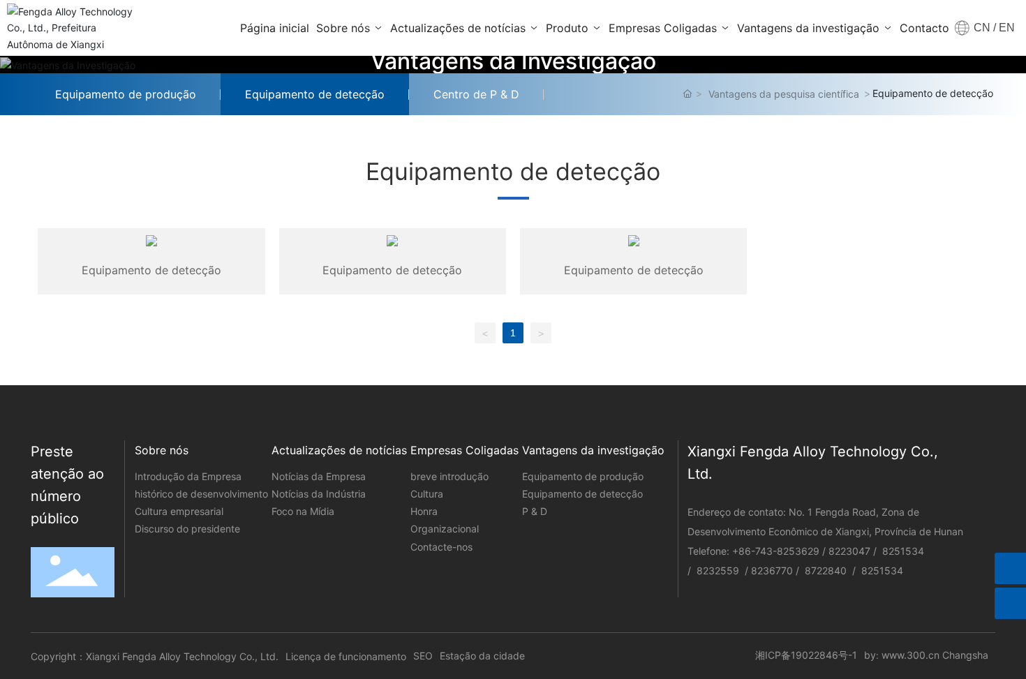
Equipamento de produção (125, 94)
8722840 (827, 570)
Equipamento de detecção (315, 94)
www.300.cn (910, 655)
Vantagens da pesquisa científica (783, 94)
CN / (985, 27)
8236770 (772, 570)
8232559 (718, 570)
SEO (423, 656)
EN (1005, 27)
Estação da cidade (482, 656)
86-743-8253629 (778, 551)
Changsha (965, 655)
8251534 (903, 551)
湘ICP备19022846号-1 (806, 655)
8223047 (849, 551)
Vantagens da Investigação (513, 61)
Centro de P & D (476, 94)
